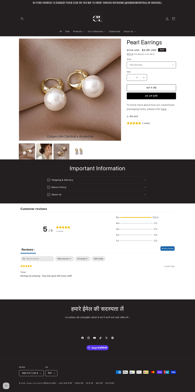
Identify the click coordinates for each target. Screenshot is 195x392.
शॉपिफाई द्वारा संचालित (49, 383)
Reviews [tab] (28, 249)
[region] (97, 2)
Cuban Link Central (35, 383)
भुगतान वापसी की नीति (65, 383)
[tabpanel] (97, 274)
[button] (22, 19)
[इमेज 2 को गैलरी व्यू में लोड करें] (44, 151)
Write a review (167, 248)
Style (129, 59)
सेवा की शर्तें (89, 383)
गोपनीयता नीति (79, 383)
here (163, 109)
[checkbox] (98, 258)
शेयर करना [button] (134, 116)
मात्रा (129, 72)
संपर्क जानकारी (109, 383)
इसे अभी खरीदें (151, 96)
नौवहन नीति (99, 383)
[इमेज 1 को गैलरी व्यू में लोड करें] (27, 151)
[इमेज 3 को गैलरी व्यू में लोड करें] (61, 151)
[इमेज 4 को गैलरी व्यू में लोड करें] (79, 151)
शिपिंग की (130, 54)
